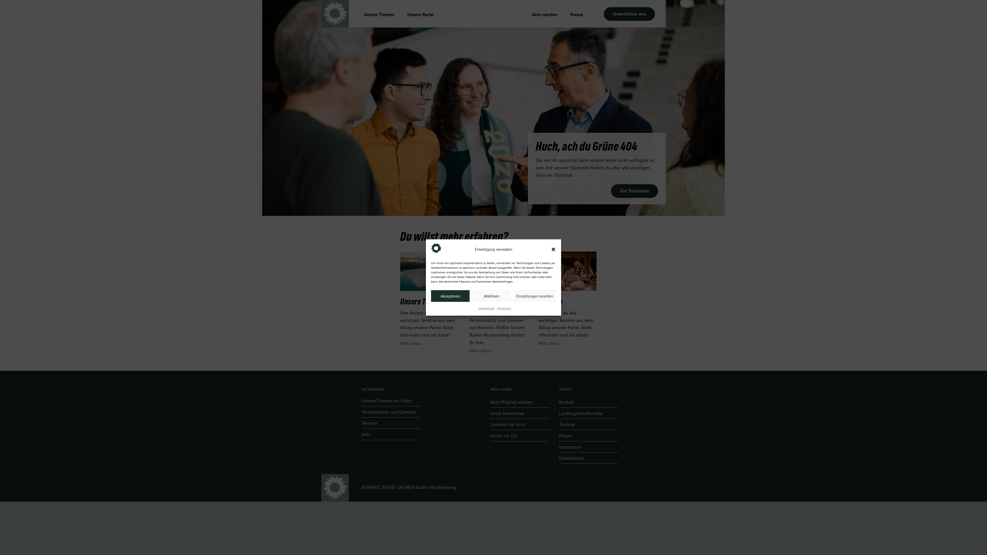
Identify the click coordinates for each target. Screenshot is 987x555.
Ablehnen (491, 296)
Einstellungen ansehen (534, 296)
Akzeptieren (450, 296)
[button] (553, 249)
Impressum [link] (504, 308)
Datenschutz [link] (486, 308)
